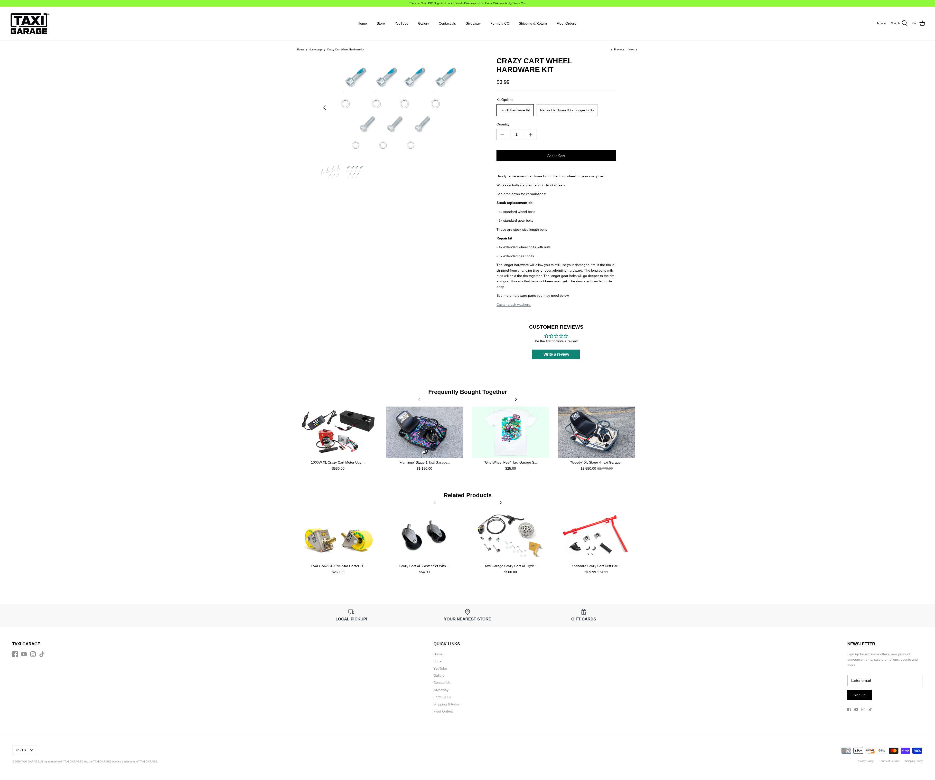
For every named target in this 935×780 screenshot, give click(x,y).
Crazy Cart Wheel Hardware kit (345, 49)
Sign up (859, 695)
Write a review (556, 354)
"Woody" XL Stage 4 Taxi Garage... (597, 462)
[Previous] (324, 107)
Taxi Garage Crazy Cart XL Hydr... (511, 566)
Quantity (502, 124)
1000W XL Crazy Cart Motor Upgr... (338, 462)
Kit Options (504, 100)
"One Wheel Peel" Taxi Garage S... (510, 462)
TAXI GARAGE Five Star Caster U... (338, 566)
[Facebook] (15, 654)
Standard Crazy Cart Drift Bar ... (596, 566)
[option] (396, 108)
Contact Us (447, 23)
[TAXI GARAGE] (30, 23)
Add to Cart (556, 156)
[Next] (516, 399)
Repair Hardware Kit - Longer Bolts (567, 110)
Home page (315, 49)
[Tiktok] (42, 654)
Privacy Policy (865, 761)
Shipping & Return (533, 23)
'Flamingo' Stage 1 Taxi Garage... (424, 462)
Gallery (423, 23)
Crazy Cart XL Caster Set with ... (424, 566)
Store (381, 23)
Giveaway (473, 23)
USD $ (21, 750)
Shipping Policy (914, 761)
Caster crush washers (513, 304)
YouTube (401, 23)
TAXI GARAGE (148, 761)
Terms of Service (889, 761)
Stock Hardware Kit (515, 110)
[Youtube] (24, 654)
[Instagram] (33, 654)
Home (362, 23)
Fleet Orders (566, 23)
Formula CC (499, 23)
